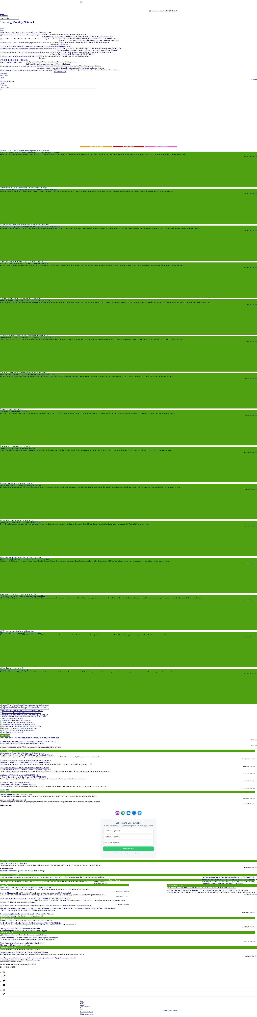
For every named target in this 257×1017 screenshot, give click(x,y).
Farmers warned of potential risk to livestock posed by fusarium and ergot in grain (70, 68)
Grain (2, 77)
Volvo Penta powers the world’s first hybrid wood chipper (23, 930)
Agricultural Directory (7, 81)
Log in (81, 1013)
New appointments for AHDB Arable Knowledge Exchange (24, 952)
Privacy (82, 1005)
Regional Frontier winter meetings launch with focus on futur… (26, 762)
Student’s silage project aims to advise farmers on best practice (228, 877)
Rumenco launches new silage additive (16, 794)
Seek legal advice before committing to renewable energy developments (29, 738)
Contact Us (3, 85)
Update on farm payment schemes (14, 411)
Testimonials (4, 16)
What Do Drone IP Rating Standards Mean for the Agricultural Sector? (29, 374)
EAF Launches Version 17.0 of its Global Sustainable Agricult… (26, 770)
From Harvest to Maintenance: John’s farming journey (22, 943)
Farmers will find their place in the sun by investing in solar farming (28, 741)
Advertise (254, 79)
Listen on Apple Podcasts (161, 146)
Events (2, 83)
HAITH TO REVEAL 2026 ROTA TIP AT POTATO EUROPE (25, 263)
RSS (81, 1009)
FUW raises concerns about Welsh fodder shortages (21, 633)
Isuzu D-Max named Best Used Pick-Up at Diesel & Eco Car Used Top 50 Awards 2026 (77, 36)
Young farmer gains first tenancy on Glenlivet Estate (21, 522)
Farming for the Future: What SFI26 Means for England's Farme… (27, 755)
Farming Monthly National (170, 1010)
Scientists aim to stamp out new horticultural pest (222, 883)
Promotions (3, 74)
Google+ (82, 1007)
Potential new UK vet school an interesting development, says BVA (229, 879)
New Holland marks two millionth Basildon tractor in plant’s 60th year (29, 937)
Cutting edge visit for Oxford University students (20, 928)
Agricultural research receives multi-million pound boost (23, 596)
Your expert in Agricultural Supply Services (18, 784)
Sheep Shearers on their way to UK (14, 670)
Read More (254, 156)
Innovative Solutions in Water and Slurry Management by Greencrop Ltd (29, 337)
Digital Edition (4, 87)
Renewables (5, 736)
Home (2, 14)
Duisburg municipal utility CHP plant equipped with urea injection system (30, 747)
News (2, 30)
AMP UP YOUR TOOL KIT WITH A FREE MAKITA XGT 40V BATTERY (30, 923)
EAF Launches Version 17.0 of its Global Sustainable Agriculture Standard (87, 50)
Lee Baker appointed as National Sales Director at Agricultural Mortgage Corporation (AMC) (38, 958)
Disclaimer (82, 1003)
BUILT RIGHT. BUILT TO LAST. (14, 60)
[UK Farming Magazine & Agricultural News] (17, 22)
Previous (3, 734)
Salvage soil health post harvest (13, 800)
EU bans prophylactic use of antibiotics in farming (20, 485)
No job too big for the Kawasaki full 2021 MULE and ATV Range (26, 914)
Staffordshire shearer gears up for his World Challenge (48, 64)
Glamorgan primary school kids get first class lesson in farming (228, 881)
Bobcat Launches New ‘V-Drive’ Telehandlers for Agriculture (25, 300)
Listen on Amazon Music (96, 146)
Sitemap (82, 1002)
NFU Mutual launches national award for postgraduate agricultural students (77, 878)
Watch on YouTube (128, 146)
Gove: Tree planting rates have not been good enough (21, 916)
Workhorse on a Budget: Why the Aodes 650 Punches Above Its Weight (29, 189)
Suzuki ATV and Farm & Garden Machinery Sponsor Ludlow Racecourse (89, 40)
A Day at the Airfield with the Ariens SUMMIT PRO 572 (73, 54)
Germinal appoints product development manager (20, 960)
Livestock (42, 58)
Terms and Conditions (85, 1006)
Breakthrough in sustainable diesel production (19, 448)
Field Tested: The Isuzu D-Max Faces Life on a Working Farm (25, 33)
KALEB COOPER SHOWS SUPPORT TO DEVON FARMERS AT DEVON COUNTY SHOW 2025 (207, 890)
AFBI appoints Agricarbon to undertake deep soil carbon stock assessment (30, 226)
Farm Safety (4, 75)
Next (7, 734)
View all (9, 751)
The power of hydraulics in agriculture (15, 945)
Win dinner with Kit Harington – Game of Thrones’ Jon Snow (25, 559)
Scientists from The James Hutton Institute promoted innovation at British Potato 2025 (35, 46)
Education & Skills (60, 72)
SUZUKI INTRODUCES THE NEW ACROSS (52, 898)
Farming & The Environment (59, 44)
